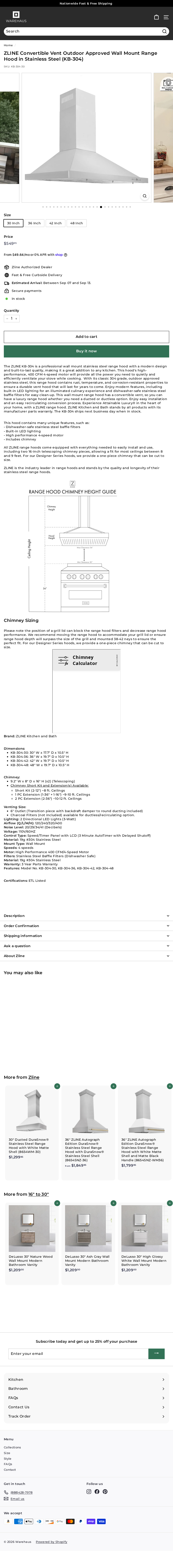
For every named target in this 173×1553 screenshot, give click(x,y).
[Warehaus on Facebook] (97, 1491)
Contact (10, 1469)
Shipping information (23, 936)
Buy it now (86, 351)
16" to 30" (38, 1194)
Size (7, 215)
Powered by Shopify (51, 1542)
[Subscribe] (156, 1354)
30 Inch (13, 223)
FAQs (8, 1464)
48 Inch (76, 223)
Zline (33, 1077)
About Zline (14, 956)
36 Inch (34, 223)
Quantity (11, 310)
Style (7, 1458)
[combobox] (86, 31)
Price (8, 236)
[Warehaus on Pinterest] (105, 1491)
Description (14, 916)
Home (8, 45)
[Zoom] (145, 196)
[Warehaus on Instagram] (88, 1491)
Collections (12, 1447)
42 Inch (55, 223)
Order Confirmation (21, 926)
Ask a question (17, 946)
